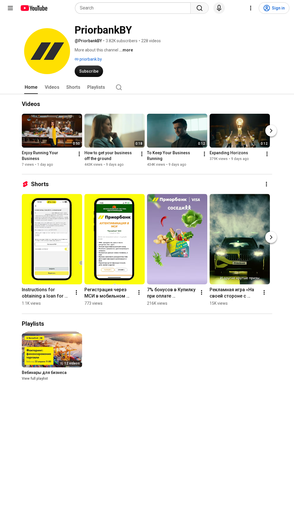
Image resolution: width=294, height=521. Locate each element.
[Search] (199, 8)
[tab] (31, 87)
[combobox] (134, 8)
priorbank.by (90, 59)
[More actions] (79, 154)
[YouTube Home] (33, 8)
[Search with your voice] (219, 8)
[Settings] (250, 8)
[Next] (271, 130)
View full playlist (35, 379)
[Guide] (10, 8)
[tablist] (147, 87)
